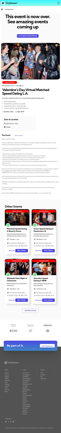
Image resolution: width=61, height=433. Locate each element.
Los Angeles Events (9, 9)
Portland (25, 408)
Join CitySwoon (47, 346)
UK (41, 376)
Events (7, 375)
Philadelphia (26, 389)
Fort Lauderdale (27, 395)
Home (6, 373)
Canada (43, 375)
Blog (6, 391)
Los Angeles (26, 375)
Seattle (25, 388)
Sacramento (26, 380)
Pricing (7, 389)
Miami (24, 393)
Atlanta (25, 414)
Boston (25, 391)
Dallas (24, 402)
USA (42, 373)
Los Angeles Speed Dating (28, 36)
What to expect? (19, 135)
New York (26, 373)
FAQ (6, 388)
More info (12, 250)
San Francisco (27, 378)
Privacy (7, 386)
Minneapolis (26, 406)
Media (7, 378)
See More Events (30, 310)
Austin (25, 399)
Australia (43, 378)
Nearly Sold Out (9, 82)
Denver (25, 410)
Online (7, 376)
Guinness (7, 380)
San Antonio (26, 404)
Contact (7, 384)
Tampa (25, 397)
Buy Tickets (22, 250)
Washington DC (27, 384)
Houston (25, 401)
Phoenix (25, 412)
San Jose (25, 382)
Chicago (25, 386)
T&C (6, 382)
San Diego (26, 376)
